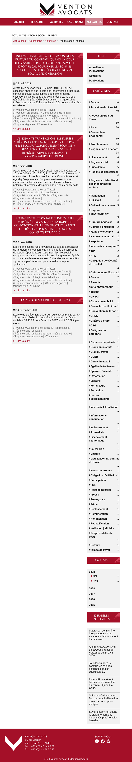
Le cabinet (38, 21)
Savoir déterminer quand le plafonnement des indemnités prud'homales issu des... (103, 716)
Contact (113, 21)
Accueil (19, 21)
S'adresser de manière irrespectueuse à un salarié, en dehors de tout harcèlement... (103, 635)
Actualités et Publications (27, 41)
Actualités (94, 21)
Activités (56, 21)
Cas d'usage (75, 21)
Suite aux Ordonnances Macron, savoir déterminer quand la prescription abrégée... (104, 700)
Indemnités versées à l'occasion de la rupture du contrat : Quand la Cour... (102, 683)
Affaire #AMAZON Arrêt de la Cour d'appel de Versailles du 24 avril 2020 (102, 651)
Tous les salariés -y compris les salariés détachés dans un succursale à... (100, 667)
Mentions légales (79, 758)
